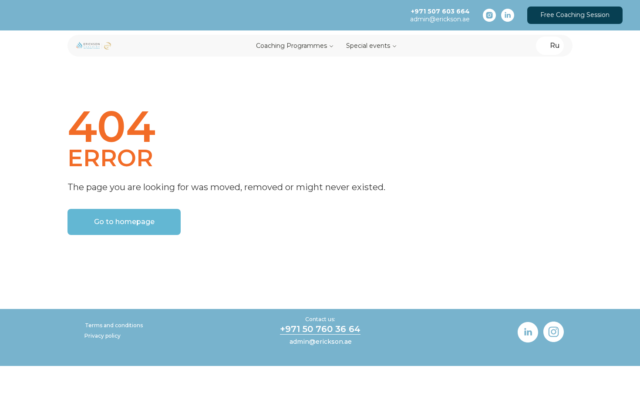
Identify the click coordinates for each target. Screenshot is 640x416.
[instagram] (489, 15)
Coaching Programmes (291, 46)
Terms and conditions (114, 325)
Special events (368, 46)
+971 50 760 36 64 (320, 329)
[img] (528, 332)
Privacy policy (102, 335)
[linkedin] (507, 15)
